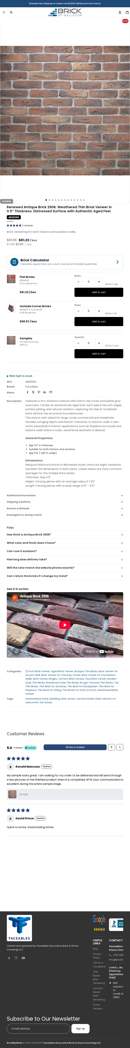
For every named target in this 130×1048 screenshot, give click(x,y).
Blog (95, 948)
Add (39, 909)
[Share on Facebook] (27, 392)
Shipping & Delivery (19, 502)
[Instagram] (16, 957)
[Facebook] (9, 957)
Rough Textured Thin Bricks (96, 682)
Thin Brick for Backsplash (82, 686)
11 (77, 200)
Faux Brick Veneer (95, 678)
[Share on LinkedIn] (45, 392)
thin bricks (46, 702)
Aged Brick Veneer (62, 671)
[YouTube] (23, 957)
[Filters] (111, 747)
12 (80, 200)
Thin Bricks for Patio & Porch (79, 690)
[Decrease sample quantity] (78, 343)
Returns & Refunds (18, 508)
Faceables (31, 386)
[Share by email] (51, 392)
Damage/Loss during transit (24, 515)
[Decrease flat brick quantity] (78, 282)
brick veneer (68, 698)
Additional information (21, 495)
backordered (33, 698)
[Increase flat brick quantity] (99, 282)
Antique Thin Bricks (85, 671)
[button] (14, 225)
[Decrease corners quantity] (78, 311)
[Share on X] (33, 392)
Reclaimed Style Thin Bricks (62, 682)
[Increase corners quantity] (99, 311)
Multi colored (103, 698)
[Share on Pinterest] (39, 392)
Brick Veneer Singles (45, 678)
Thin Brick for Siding (49, 690)
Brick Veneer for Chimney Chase (61, 675)
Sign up (80, 1028)
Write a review (75, 747)
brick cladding (51, 698)
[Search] (11, 12)
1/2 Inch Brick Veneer (37, 671)
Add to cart (99, 292)
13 (83, 200)
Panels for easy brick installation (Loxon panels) (42, 889)
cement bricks (85, 698)
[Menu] (4, 12)
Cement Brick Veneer (71, 678)
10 (74, 200)
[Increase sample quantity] (99, 343)
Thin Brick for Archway (52, 686)
